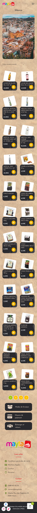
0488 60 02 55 (13, 485)
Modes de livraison (22, 407)
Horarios (10, 472)
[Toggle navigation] (33, 3)
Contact (10, 469)
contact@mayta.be (14, 489)
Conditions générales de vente (18, 461)
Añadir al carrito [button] (14, 87)
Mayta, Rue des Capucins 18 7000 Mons (18, 494)
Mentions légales (13, 465)
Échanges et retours (19, 426)
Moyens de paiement (19, 416)
